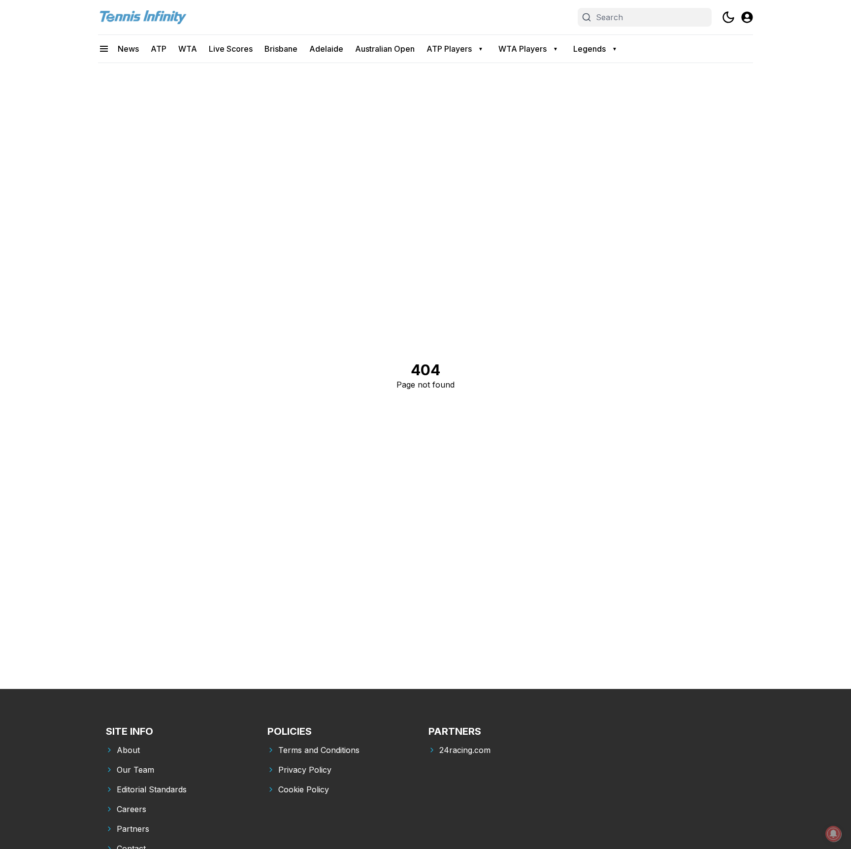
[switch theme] (728, 17)
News (128, 49)
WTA (187, 49)
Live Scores (231, 49)
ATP (158, 49)
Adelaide (326, 49)
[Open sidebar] (104, 49)
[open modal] (747, 17)
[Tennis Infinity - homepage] (142, 17)
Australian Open (385, 49)
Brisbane (280, 49)
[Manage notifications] (833, 834)
